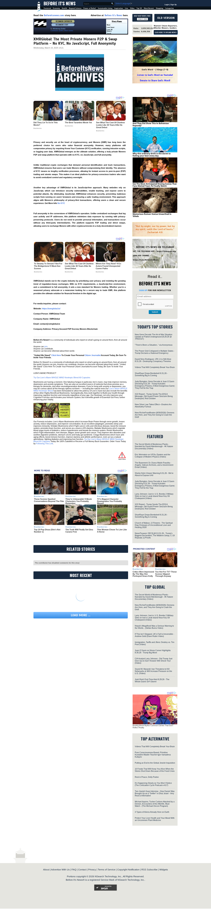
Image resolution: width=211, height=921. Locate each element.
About (46, 869)
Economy (56, 8)
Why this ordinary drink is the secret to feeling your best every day (152, 154)
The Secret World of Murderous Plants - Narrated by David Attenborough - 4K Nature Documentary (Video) (154, 446)
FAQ (74, 869)
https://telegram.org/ (166, 251)
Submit (155, 312)
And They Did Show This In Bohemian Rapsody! (151, 124)
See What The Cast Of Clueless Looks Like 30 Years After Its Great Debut (79, 266)
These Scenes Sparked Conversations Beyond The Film (49, 500)
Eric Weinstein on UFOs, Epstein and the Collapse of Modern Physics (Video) (152, 456)
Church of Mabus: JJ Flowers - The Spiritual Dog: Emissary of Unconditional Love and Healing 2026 (154, 525)
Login (167, 5)
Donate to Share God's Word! (155, 80)
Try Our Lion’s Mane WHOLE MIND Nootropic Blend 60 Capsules (61, 378)
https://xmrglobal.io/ (51, 309)
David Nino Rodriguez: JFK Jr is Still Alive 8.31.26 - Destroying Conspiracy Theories (153, 360)
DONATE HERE (142, 19)
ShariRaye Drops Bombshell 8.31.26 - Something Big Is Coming (151, 374)
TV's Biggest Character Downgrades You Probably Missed (109, 501)
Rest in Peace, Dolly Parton (147, 777)
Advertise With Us (60, 869)
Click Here (56, 355)
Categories (169, 8)
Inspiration (118, 8)
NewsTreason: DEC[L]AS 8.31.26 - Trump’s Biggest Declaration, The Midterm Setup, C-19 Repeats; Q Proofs (155, 535)
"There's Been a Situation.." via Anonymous (153, 345)
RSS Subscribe (149, 869)
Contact (82, 869)
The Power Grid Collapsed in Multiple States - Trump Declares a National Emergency (154, 352)
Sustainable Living (105, 8)
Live (126, 8)
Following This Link (44, 444)
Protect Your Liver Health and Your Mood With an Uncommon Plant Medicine (154, 819)
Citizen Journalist (92, 355)
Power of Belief (89, 8)
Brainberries (38, 272)
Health (64, 8)
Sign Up (173, 5)
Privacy (92, 869)
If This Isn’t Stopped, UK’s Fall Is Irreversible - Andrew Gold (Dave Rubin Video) (154, 635)
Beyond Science (75, 8)
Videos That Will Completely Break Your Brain (155, 367)
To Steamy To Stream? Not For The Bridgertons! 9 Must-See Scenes (48, 266)
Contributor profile (57, 31)
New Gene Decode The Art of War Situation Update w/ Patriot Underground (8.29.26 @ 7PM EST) (153, 336)
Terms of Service (106, 869)
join (45, 346)
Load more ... (80, 615)
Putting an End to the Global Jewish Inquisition (155, 763)
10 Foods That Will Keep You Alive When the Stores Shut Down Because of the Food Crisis (154, 770)
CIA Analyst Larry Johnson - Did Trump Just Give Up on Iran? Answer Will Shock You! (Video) (153, 661)
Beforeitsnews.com (54, 15)
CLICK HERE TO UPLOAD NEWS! (166, 32)
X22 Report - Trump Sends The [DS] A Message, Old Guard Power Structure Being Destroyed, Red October (154, 396)
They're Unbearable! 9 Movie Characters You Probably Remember (78, 501)
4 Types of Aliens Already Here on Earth (152, 812)
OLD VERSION (166, 18)
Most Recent (149, 8)
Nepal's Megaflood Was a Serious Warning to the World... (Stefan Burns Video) (154, 627)
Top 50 (139, 8)
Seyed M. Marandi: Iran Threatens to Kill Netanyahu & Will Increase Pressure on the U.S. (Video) (153, 671)
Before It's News (60, 3)
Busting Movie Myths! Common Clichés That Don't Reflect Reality (153, 726)
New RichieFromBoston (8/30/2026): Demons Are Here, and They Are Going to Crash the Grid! (154, 415)
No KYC (61, 203)
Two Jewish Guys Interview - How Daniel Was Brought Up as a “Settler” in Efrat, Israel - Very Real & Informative (154, 793)
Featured (47, 8)
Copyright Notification (128, 869)
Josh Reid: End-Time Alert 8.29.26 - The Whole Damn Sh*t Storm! (152, 680)
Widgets (163, 869)
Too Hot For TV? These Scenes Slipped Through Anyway (166, 574)
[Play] (155, 52)
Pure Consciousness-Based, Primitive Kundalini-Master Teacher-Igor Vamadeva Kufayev (153, 754)
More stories (68, 31)
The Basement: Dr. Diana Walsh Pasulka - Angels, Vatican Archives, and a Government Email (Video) (154, 465)
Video (132, 8)
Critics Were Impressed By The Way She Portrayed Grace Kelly (143, 574)
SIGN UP (143, 290)
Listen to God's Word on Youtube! (155, 75)
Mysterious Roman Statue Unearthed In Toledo (152, 215)
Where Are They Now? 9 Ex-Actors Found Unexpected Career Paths (108, 266)
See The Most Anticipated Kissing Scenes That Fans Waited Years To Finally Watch (155, 185)
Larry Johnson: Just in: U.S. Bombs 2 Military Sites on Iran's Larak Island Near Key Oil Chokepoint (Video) (154, 496)
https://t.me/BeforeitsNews (145, 260)
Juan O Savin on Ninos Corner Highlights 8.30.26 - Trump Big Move (153, 651)
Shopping (159, 8)
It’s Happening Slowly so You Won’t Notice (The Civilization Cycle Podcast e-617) (153, 784)
